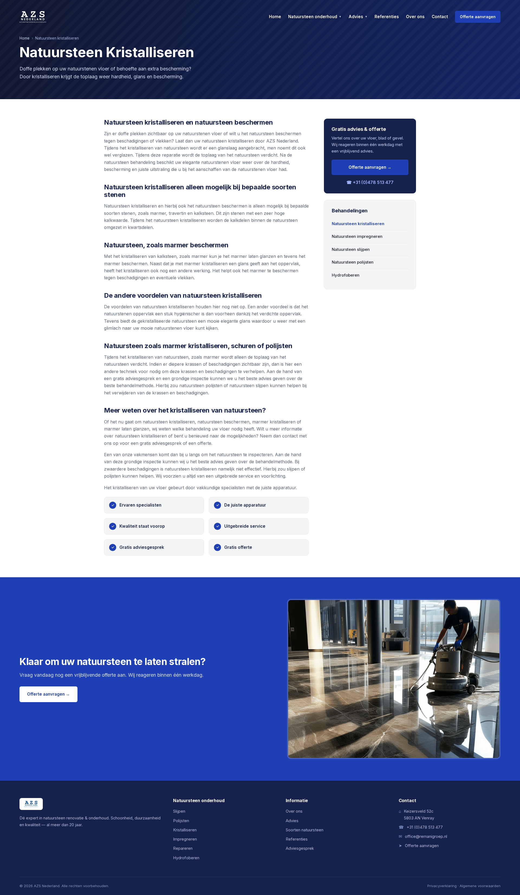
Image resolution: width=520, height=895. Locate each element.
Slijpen (179, 811)
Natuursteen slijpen (351, 249)
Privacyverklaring (442, 886)
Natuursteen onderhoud (315, 16)
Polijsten (181, 820)
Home (275, 16)
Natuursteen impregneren (357, 236)
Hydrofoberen (345, 275)
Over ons (415, 16)
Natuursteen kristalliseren (358, 223)
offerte (204, 443)
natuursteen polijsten (200, 385)
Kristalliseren (185, 830)
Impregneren (185, 839)
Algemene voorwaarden (480, 886)
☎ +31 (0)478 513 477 (370, 182)
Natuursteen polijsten (352, 262)
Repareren (183, 848)
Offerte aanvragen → (370, 167)
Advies (358, 16)
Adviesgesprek (300, 848)
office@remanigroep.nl (426, 836)
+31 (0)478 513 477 (425, 827)
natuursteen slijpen (248, 385)
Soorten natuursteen (304, 830)
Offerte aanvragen (478, 16)
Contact (440, 16)
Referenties (387, 16)
